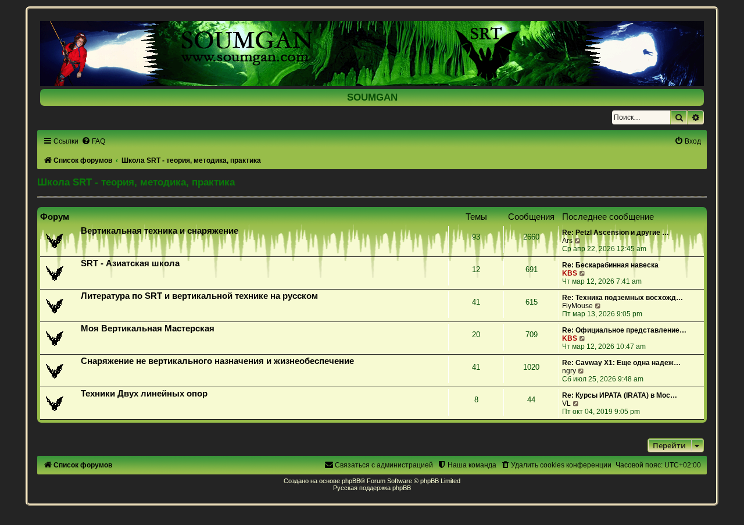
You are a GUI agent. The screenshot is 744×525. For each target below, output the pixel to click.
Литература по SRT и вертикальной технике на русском (199, 296)
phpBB (351, 480)
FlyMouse (577, 306)
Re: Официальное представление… (624, 330)
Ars (567, 241)
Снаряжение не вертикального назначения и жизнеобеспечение (217, 361)
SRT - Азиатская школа (130, 263)
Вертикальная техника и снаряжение (159, 230)
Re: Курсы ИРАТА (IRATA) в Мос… (619, 395)
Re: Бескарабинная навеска (610, 265)
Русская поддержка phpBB (372, 487)
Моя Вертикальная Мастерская (147, 328)
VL (566, 403)
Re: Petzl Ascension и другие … (615, 232)
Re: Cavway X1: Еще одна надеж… (621, 363)
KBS (569, 273)
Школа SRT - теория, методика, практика (136, 182)
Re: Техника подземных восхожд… (622, 298)
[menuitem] (93, 141)
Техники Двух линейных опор (144, 393)
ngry (569, 371)
